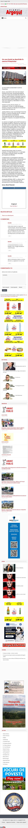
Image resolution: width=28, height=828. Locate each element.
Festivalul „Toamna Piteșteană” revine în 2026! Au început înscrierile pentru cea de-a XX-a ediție (13, 428)
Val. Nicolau (5, 764)
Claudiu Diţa (5, 739)
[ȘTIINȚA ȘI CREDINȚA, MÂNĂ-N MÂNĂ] (9, 567)
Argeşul (7, 63)
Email (25, 64)
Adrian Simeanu (6, 735)
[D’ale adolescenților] (9, 585)
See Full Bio (13, 206)
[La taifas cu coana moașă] (9, 594)
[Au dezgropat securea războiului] (9, 385)
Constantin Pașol (6, 741)
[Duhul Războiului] (9, 395)
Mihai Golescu (6, 756)
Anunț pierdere (5, 441)
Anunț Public (4, 415)
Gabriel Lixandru (6, 750)
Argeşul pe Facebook (10, 822)
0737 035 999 (9, 3)
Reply (10, 250)
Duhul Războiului (18, 395)
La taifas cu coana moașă (20, 594)
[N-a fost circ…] (9, 377)
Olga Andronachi (6, 760)
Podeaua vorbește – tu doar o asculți (10, 653)
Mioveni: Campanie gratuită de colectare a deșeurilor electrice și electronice (14, 510)
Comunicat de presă (6, 454)
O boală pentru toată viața (20, 577)
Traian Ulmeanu (6, 762)
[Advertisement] (14, 34)
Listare (20, 64)
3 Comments (21, 63)
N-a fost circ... (18, 377)
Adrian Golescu (6, 733)
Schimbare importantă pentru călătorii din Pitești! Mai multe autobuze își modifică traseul (13, 482)
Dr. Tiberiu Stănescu (7, 745)
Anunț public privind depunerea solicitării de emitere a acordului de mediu (14, 468)
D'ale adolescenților (19, 585)
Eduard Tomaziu (6, 749)
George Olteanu (6, 752)
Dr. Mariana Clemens (7, 743)
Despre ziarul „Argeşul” (21, 822)
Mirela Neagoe (6, 758)
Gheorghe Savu (6, 754)
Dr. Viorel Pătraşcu (6, 747)
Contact (2, 3)
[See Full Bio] (17, 206)
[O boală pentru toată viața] (9, 577)
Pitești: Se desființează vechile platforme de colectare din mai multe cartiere (14, 496)
